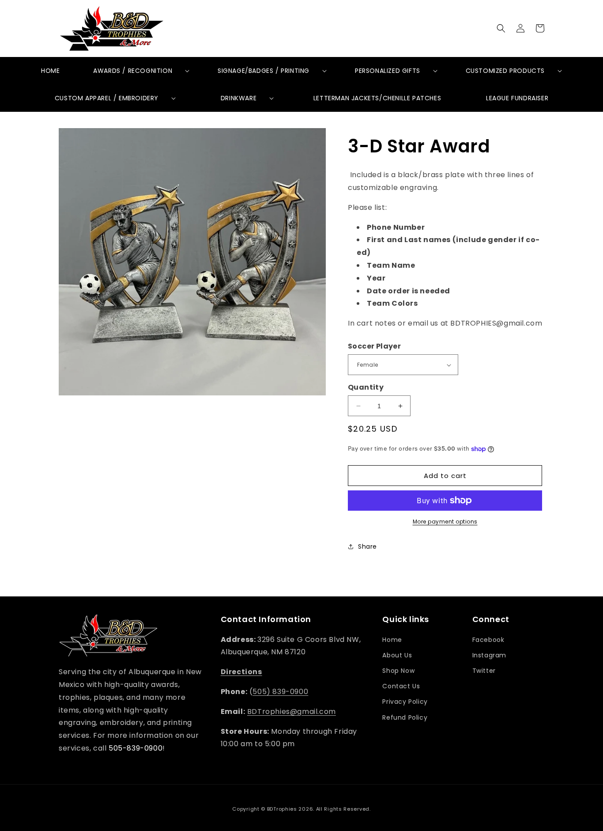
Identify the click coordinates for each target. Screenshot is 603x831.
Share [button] (367, 546)
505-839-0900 (135, 748)
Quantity (366, 387)
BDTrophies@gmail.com (291, 711)
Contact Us (401, 686)
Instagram (489, 655)
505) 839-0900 (280, 692)
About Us (397, 655)
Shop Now (398, 670)
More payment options (445, 521)
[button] (501, 28)
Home (392, 639)
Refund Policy (404, 717)
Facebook (488, 639)
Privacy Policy (404, 701)
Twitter (484, 670)
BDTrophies (282, 808)
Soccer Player (374, 346)
